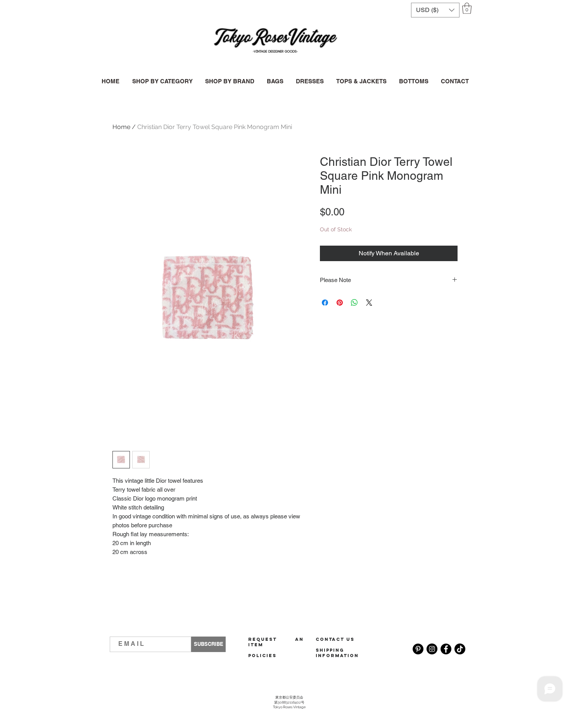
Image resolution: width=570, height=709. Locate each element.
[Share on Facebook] (325, 302)
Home (121, 127)
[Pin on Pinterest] (339, 302)
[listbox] (435, 10)
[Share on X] (369, 302)
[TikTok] (459, 649)
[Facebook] (445, 649)
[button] (435, 10)
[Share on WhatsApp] (354, 302)
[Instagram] (432, 649)
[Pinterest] (418, 649)
